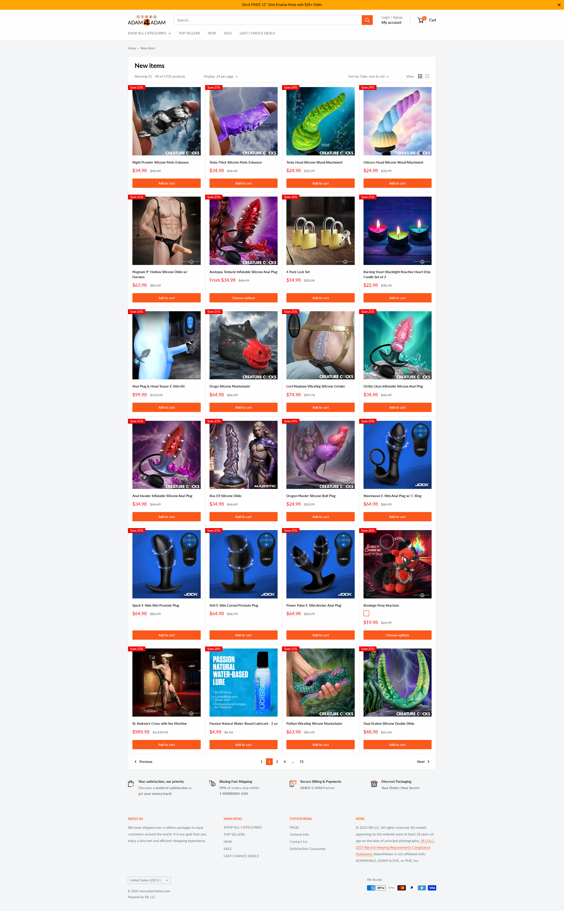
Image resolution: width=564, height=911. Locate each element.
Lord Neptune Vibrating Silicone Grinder (315, 386)
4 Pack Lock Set (298, 272)
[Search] (367, 20)
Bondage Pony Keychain (381, 605)
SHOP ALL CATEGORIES (147, 33)
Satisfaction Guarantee (307, 848)
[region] (282, 5)
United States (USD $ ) (145, 880)
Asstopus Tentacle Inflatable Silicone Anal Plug (243, 272)
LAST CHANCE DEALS (257, 33)
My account (391, 22)
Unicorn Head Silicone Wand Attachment (393, 162)
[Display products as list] (427, 76)
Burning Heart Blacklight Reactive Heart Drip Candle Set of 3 (397, 274)
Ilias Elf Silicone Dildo (225, 496)
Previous (145, 762)
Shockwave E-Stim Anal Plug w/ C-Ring (392, 496)
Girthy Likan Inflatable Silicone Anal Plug (393, 386)
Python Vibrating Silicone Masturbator (314, 723)
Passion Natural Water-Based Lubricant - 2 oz (244, 723)
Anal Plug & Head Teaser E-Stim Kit (158, 386)
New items (148, 48)
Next (421, 762)
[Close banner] (559, 4)
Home (132, 48)
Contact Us (298, 841)
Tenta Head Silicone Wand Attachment (314, 162)
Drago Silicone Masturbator (230, 386)
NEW (212, 33)
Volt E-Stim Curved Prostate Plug (234, 605)
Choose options (243, 298)
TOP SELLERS (189, 33)
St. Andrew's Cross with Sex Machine (159, 723)
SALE (228, 33)
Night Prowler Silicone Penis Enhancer (160, 162)
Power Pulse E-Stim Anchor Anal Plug (313, 605)
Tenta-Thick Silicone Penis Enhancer (236, 162)
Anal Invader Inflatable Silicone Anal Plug (162, 496)
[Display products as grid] (420, 76)
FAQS (294, 827)
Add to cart (166, 183)
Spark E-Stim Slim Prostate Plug (155, 605)
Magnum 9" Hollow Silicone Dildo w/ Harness (159, 274)
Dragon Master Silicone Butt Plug (311, 496)
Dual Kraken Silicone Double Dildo (389, 723)
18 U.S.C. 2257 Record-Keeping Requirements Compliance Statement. (395, 847)
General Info (299, 834)
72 (302, 762)
